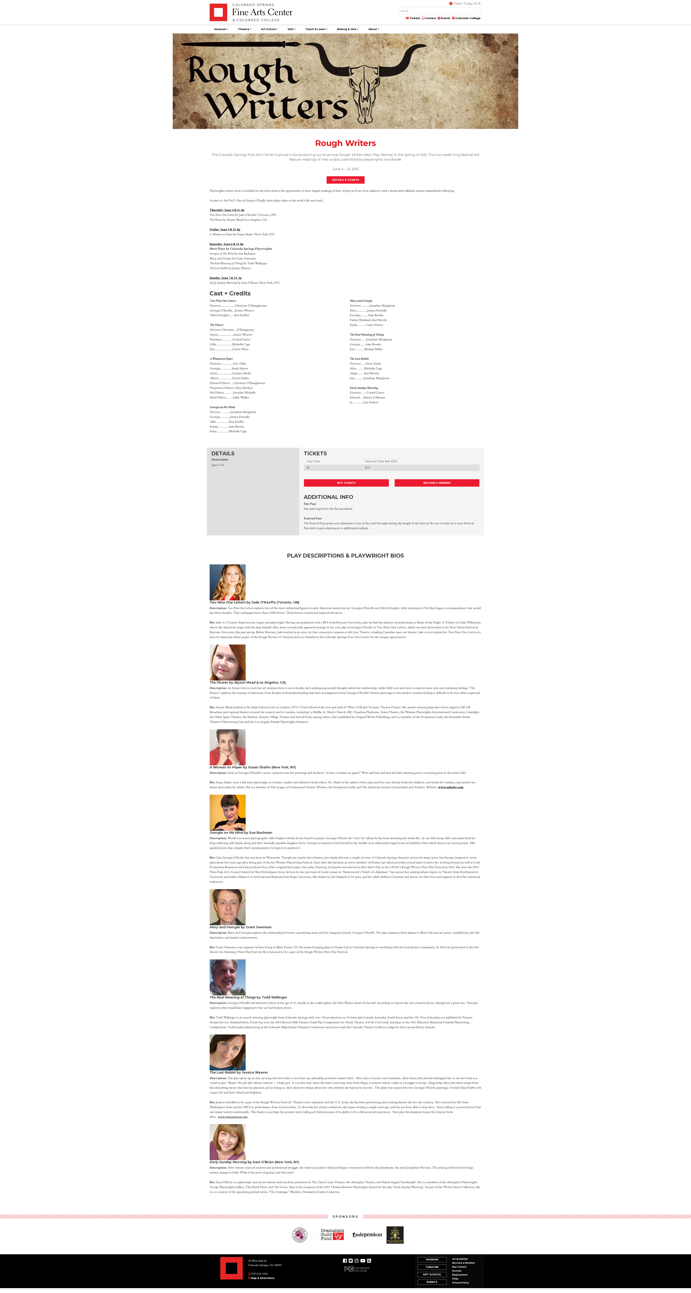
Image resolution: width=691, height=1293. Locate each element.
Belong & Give (346, 29)
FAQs (455, 1278)
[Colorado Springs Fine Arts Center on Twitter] (350, 1261)
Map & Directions (262, 1278)
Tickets (414, 18)
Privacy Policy (460, 1282)
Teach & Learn (315, 29)
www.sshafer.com (451, 787)
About (372, 29)
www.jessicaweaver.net (233, 1117)
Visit (290, 29)
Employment (460, 1274)
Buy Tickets (346, 482)
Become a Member (436, 482)
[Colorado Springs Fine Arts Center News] (369, 1261)
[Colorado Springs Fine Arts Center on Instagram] (356, 1261)
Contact (430, 18)
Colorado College (467, 18)
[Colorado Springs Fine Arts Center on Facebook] (344, 1261)
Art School (268, 29)
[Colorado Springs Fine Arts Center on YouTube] (363, 1261)
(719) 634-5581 (259, 1274)
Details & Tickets (345, 179)
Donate (456, 1270)
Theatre (243, 29)
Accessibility (460, 1259)
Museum (220, 29)
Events (445, 18)
